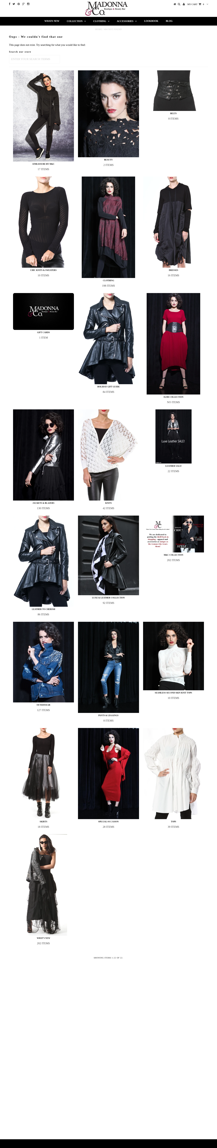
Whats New (51, 21)
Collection (75, 21)
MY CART (195, 4)
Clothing (99, 21)
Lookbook (151, 21)
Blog (169, 21)
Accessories (125, 21)
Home (98, 29)
